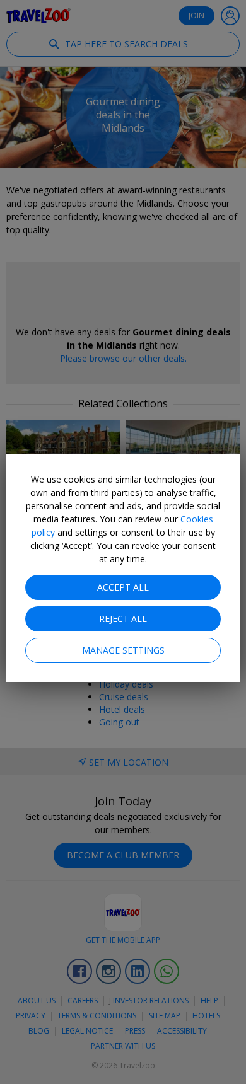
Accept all (123, 587)
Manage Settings (123, 650)
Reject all (123, 619)
